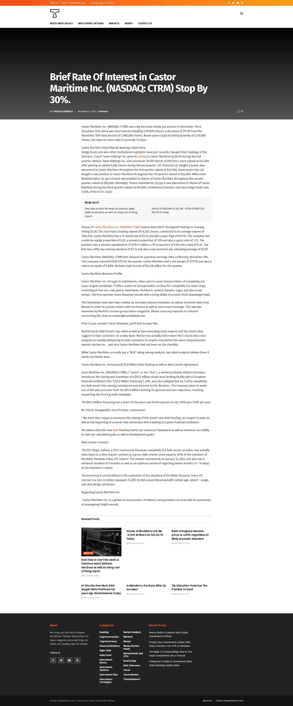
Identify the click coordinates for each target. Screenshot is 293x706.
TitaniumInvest (131, 679)
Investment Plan (109, 674)
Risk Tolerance (131, 665)
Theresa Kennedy (63, 111)
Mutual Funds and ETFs (133, 655)
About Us (54, 3)
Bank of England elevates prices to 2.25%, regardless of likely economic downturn (190, 535)
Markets (114, 23)
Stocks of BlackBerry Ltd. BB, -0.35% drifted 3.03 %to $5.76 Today (144, 535)
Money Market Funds (131, 647)
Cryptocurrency (108, 641)
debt (116, 430)
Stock (126, 670)
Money (129, 23)
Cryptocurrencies (109, 636)
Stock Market (131, 674)
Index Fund (105, 655)
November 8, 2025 (91, 576)
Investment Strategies (106, 681)
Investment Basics (61, 23)
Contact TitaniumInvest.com (73, 3)
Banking (104, 632)
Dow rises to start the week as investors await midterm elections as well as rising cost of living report (111, 212)
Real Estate (129, 660)
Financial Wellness (110, 646)
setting (142, 156)
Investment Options (91, 23)
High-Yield (105, 650)
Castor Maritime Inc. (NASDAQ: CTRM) (117, 227)
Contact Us (145, 23)
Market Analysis (132, 632)
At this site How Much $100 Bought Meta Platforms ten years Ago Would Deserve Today (101, 589)
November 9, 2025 (87, 111)
